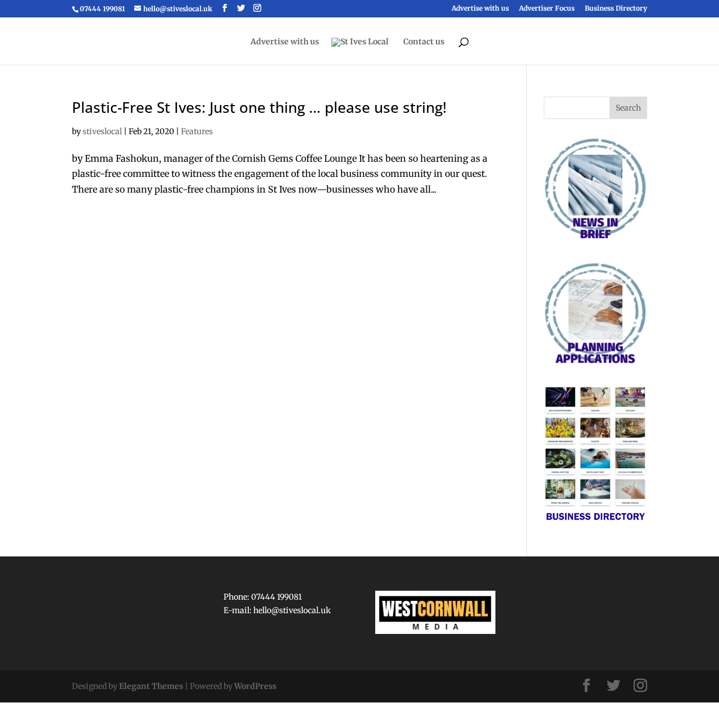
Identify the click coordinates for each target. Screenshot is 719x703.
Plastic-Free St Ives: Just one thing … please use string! (259, 107)
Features (197, 131)
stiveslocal (102, 131)
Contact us (423, 42)
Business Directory (616, 8)
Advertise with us (480, 8)
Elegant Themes (151, 686)
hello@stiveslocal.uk (292, 610)
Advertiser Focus (547, 8)
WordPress (255, 686)
